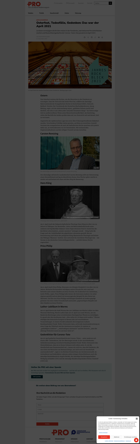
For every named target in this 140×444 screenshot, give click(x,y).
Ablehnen (116, 437)
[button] (137, 418)
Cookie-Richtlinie (109, 440)
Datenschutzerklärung (119, 440)
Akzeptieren (104, 437)
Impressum (128, 440)
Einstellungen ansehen (130, 437)
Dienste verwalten (103, 432)
